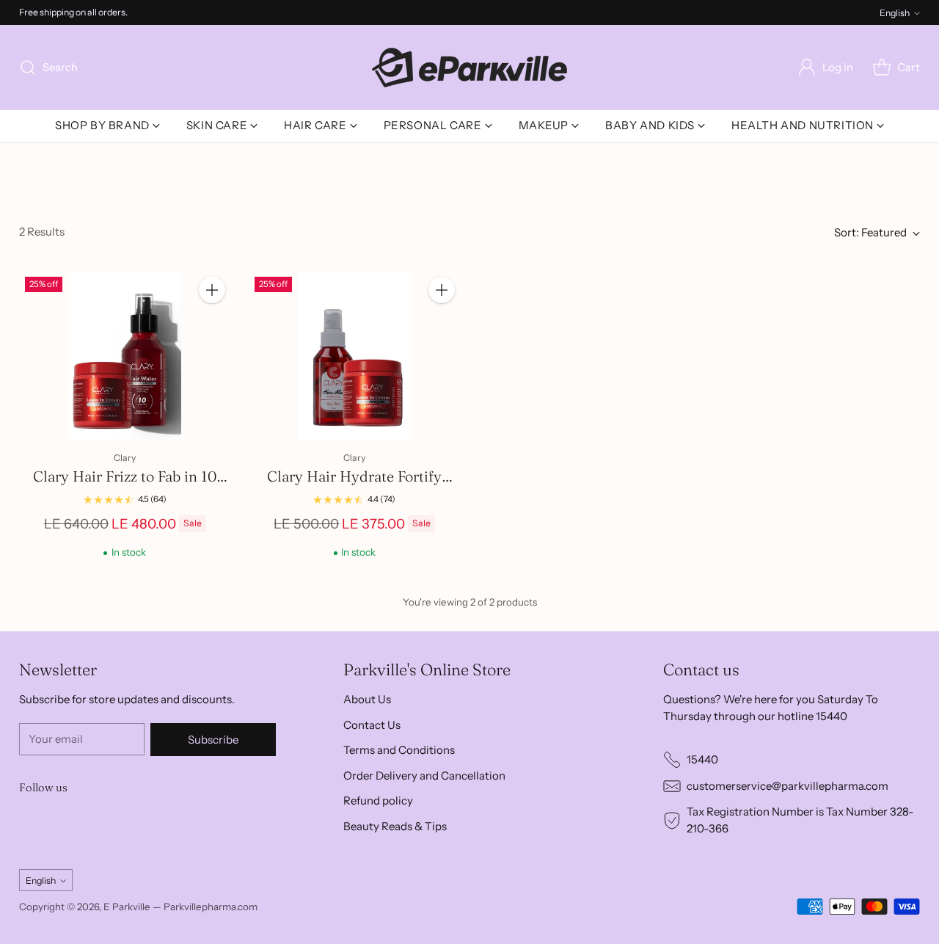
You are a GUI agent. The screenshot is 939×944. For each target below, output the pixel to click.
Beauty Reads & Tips (395, 826)
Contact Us (372, 725)
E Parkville (126, 906)
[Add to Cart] (212, 290)
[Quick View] (212, 322)
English (895, 12)
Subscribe (213, 740)
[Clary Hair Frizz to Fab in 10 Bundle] (125, 355)
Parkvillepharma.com (210, 906)
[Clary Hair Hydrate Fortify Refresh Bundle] (355, 355)
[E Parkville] (469, 67)
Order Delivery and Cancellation (424, 776)
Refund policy (378, 800)
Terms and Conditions (399, 750)
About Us (367, 699)
